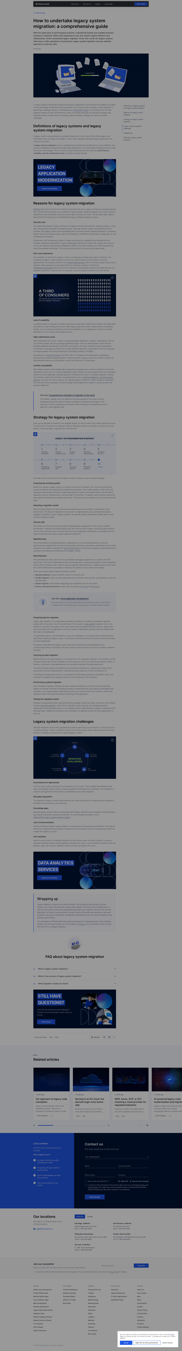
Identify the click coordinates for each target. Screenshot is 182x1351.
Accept (126, 1343)
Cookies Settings (167, 1343)
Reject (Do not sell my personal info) (146, 1343)
